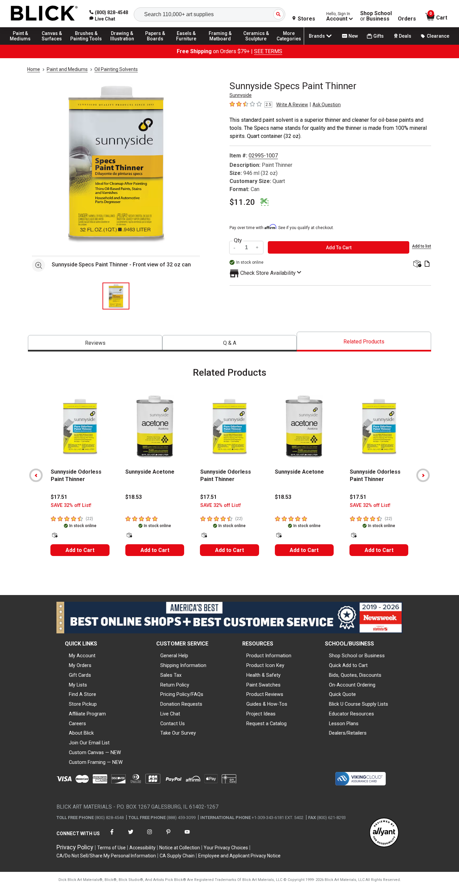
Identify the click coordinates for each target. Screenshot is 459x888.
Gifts (378, 36)
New (353, 36)
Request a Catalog (266, 723)
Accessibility (142, 847)
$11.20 (242, 202)
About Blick (81, 733)
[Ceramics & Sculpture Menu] (256, 44)
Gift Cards (80, 675)
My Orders (80, 665)
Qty (238, 240)
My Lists (78, 685)
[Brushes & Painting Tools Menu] (86, 44)
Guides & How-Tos (266, 704)
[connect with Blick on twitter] (130, 836)
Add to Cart (80, 550)
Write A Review (292, 104)
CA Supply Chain (177, 855)
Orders (407, 19)
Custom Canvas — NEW (95, 752)
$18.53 (133, 497)
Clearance (438, 36)
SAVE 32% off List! (71, 505)
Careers (77, 723)
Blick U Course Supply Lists (358, 704)
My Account (82, 656)
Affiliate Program (87, 714)
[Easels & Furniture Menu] (188, 44)
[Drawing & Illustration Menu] (122, 44)
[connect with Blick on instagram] (149, 836)
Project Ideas (261, 714)
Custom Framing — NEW (96, 762)
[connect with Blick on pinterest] (168, 836)
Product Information (268, 656)
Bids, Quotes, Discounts (355, 675)
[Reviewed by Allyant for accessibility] (384, 833)
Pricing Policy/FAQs (181, 694)
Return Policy (174, 685)
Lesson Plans (344, 723)
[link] (102, 19)
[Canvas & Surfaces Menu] (53, 44)
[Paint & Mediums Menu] (23, 44)
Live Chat (170, 714)
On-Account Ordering (352, 685)
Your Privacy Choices (226, 847)
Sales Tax (170, 675)
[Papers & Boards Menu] (158, 44)
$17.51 (59, 497)
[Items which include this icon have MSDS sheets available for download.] (427, 264)
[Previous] (36, 475)
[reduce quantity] (235, 247)
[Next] (423, 475)
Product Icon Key (265, 665)
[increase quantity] (257, 247)
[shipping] (416, 264)
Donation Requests (181, 704)
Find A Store (82, 694)
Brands (317, 36)
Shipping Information (183, 665)
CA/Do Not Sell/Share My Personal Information (106, 855)
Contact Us (172, 723)
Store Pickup (83, 704)
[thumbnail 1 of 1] (115, 296)
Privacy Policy (74, 847)
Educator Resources (351, 714)
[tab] (95, 343)
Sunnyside (241, 95)
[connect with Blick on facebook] (112, 836)
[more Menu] (289, 44)
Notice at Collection (179, 847)
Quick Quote (342, 694)
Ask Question (326, 104)
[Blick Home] (44, 13)
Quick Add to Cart (348, 665)
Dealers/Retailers (348, 733)
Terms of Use (111, 847)
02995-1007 (263, 155)
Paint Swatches (263, 685)
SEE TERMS (268, 51)
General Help (174, 656)
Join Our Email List (89, 743)
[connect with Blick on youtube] (187, 836)
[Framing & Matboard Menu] (220, 44)
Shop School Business (376, 16)
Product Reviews (264, 694)
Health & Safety (263, 675)
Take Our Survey (178, 733)
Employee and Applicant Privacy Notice (239, 855)
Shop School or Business (357, 656)
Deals (405, 36)
